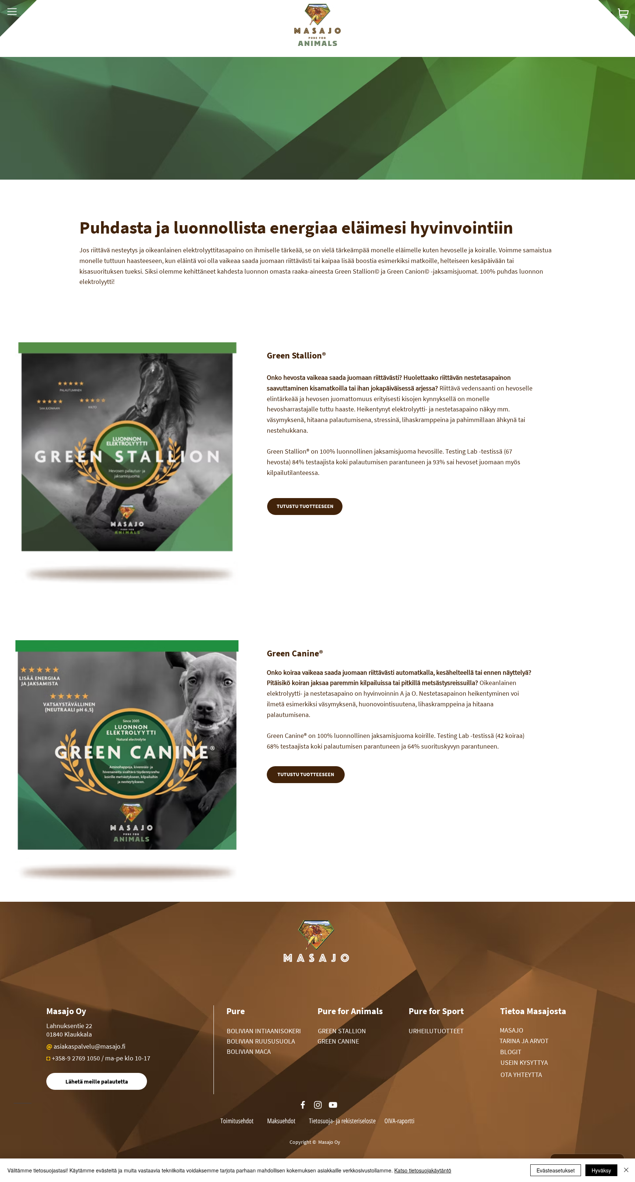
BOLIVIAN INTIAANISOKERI (264, 1031)
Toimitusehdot (237, 1121)
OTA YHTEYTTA (521, 1074)
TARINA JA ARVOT (524, 1041)
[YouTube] (333, 1105)
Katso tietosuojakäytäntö (422, 1170)
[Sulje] (626, 1170)
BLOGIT (510, 1052)
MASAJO (511, 1030)
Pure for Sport (436, 1011)
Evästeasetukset (556, 1170)
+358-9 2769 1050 (76, 1058)
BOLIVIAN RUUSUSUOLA (261, 1041)
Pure (235, 1011)
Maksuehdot (282, 1121)
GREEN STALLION (342, 1031)
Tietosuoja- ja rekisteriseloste (342, 1121)
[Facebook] (303, 1105)
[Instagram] (318, 1105)
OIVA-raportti (399, 1121)
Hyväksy (601, 1170)
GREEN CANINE (338, 1041)
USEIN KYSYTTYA (524, 1062)
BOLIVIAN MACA (249, 1051)
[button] (12, 11)
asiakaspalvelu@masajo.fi (89, 1046)
